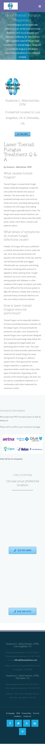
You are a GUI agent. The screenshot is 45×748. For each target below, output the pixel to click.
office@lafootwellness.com (25, 660)
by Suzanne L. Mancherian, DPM (17, 167)
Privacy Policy (26, 713)
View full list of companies (11, 459)
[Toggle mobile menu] (40, 6)
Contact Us (27, 716)
